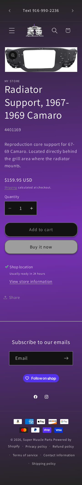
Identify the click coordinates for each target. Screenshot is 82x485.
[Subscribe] (66, 358)
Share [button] (14, 297)
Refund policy (63, 446)
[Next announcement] (73, 11)
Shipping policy (44, 463)
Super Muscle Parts (37, 439)
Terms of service (25, 455)
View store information (31, 281)
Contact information (59, 455)
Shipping (11, 187)
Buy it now (41, 247)
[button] (11, 30)
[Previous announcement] (10, 11)
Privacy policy (36, 446)
